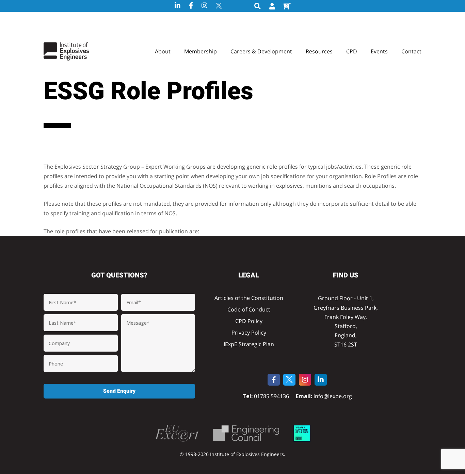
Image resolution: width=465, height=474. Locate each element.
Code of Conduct (248, 309)
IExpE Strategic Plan (249, 344)
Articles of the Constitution (248, 298)
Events (379, 51)
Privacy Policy (248, 332)
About (163, 51)
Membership (200, 51)
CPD (351, 51)
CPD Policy (248, 321)
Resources (319, 51)
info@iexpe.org (332, 396)
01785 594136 (271, 396)
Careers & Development (261, 51)
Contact (411, 51)
